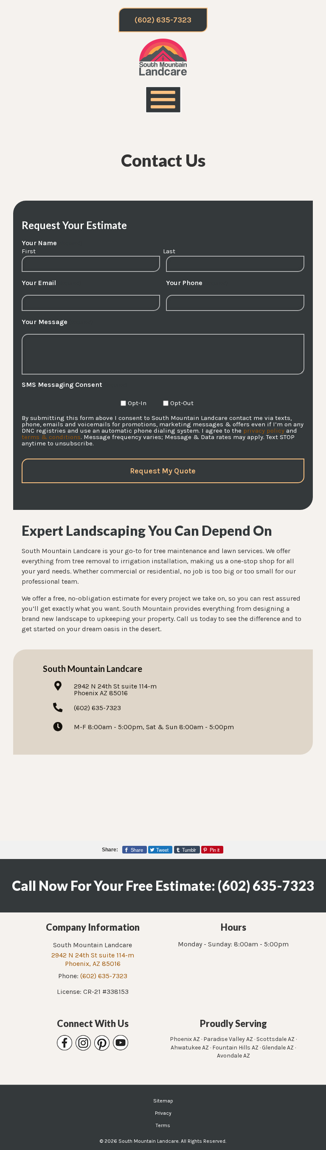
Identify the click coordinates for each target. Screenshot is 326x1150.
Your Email (51, 283)
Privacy (163, 1113)
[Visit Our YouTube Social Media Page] (120, 1043)
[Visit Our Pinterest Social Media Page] (102, 1043)
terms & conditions (51, 437)
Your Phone (197, 283)
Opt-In (137, 403)
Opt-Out (182, 403)
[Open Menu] (163, 99)
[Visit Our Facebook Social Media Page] (64, 1043)
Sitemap (163, 1101)
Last (169, 251)
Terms (163, 1125)
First (29, 251)
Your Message (57, 322)
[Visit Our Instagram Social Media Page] (83, 1043)
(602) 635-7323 (163, 20)
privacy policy (263, 430)
